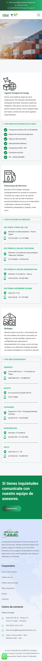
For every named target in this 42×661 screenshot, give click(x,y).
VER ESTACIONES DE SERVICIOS (17, 220)
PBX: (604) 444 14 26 (14, 625)
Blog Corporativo (8, 588)
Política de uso (7, 577)
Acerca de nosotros (9, 572)
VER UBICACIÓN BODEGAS (15, 359)
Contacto (5, 599)
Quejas (4, 593)
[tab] (21, 124)
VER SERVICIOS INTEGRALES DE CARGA (20, 124)
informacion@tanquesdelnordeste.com (22, 2)
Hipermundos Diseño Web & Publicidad (21, 656)
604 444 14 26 (22, 5)
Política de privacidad (10, 583)
